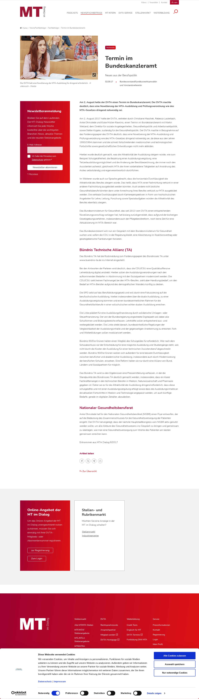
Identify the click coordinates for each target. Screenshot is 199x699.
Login (155, 639)
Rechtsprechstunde (109, 625)
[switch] (81, 692)
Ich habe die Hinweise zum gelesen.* (44, 158)
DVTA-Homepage (109, 639)
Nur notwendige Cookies (174, 672)
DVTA (103, 619)
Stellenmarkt (88, 531)
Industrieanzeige (90, 535)
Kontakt (164, 2)
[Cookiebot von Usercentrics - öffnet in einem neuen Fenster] (19, 693)
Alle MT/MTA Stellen (83, 625)
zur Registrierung (40, 550)
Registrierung (159, 634)
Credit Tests (132, 625)
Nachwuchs (110, 47)
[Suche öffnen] (175, 12)
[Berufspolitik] (59, 57)
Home (25, 28)
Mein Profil (158, 644)
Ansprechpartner (108, 629)
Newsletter (154, 2)
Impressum (60, 681)
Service (156, 619)
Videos (144, 2)
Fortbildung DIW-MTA (137, 639)
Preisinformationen (161, 625)
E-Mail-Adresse (34, 144)
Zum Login (36, 558)
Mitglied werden (108, 634)
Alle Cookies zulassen (174, 655)
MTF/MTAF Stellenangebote (81, 631)
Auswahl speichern (174, 664)
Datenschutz (45, 681)
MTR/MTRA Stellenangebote (81, 648)
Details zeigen (154, 693)
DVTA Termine (133, 634)
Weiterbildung (133, 619)
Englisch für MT (134, 629)
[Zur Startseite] (33, 12)
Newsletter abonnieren (45, 167)
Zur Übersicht (89, 471)
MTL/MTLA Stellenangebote (81, 640)
